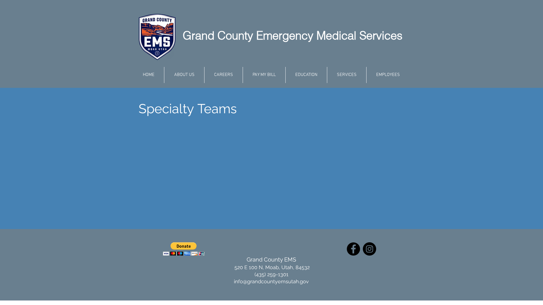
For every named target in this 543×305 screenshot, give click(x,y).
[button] (183, 249)
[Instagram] (369, 249)
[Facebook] (353, 249)
